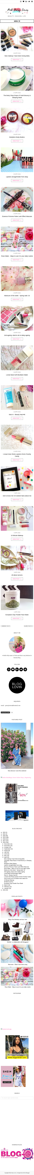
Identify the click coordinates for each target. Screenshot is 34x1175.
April (5, 857)
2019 (4, 837)
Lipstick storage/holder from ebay (17, 177)
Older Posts (28, 626)
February (6, 886)
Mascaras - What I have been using (17, 964)
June (5, 854)
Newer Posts (6, 626)
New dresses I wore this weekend (17, 770)
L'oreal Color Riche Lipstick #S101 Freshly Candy (17, 876)
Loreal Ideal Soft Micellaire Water (17, 375)
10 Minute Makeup (17, 535)
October (6, 847)
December (7, 844)
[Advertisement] (17, 1121)
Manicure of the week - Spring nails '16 (17, 295)
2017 (4, 840)
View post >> (17, 59)
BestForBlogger (26, 1172)
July (5, 852)
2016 (4, 842)
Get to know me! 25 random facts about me (17, 496)
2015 (4, 890)
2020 (4, 835)
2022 (4, 832)
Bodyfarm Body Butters (17, 137)
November (7, 845)
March (6, 885)
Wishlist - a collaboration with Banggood (17, 942)
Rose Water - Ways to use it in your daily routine (17, 256)
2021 (4, 834)
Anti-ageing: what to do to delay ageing (17, 335)
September (7, 849)
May (5, 855)
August (6, 850)
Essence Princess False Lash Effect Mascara (17, 216)
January (6, 888)
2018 (4, 839)
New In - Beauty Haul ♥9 (17, 414)
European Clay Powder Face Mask (17, 615)
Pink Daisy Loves (13, 1172)
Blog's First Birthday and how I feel (17, 919)
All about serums (17, 575)
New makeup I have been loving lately (17, 56)
